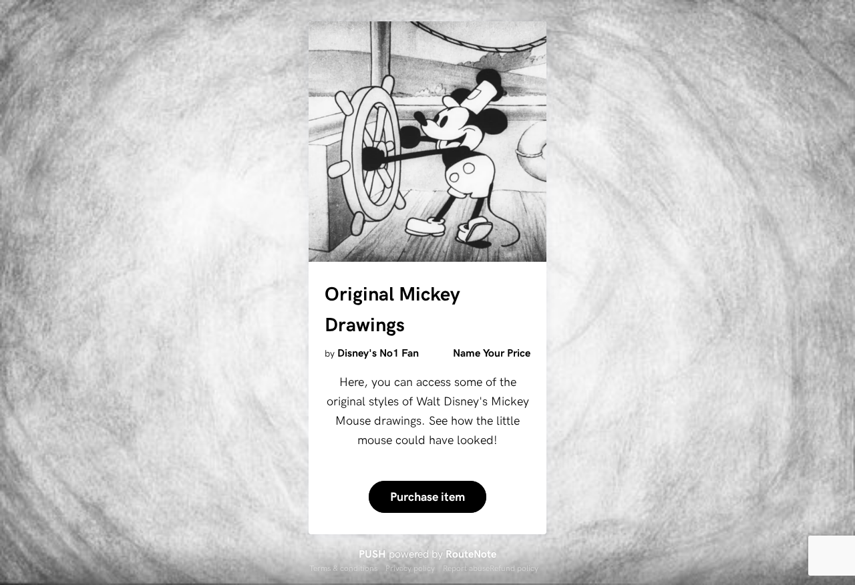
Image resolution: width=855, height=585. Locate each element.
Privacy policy (410, 567)
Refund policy (514, 567)
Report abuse (466, 567)
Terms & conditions (343, 567)
